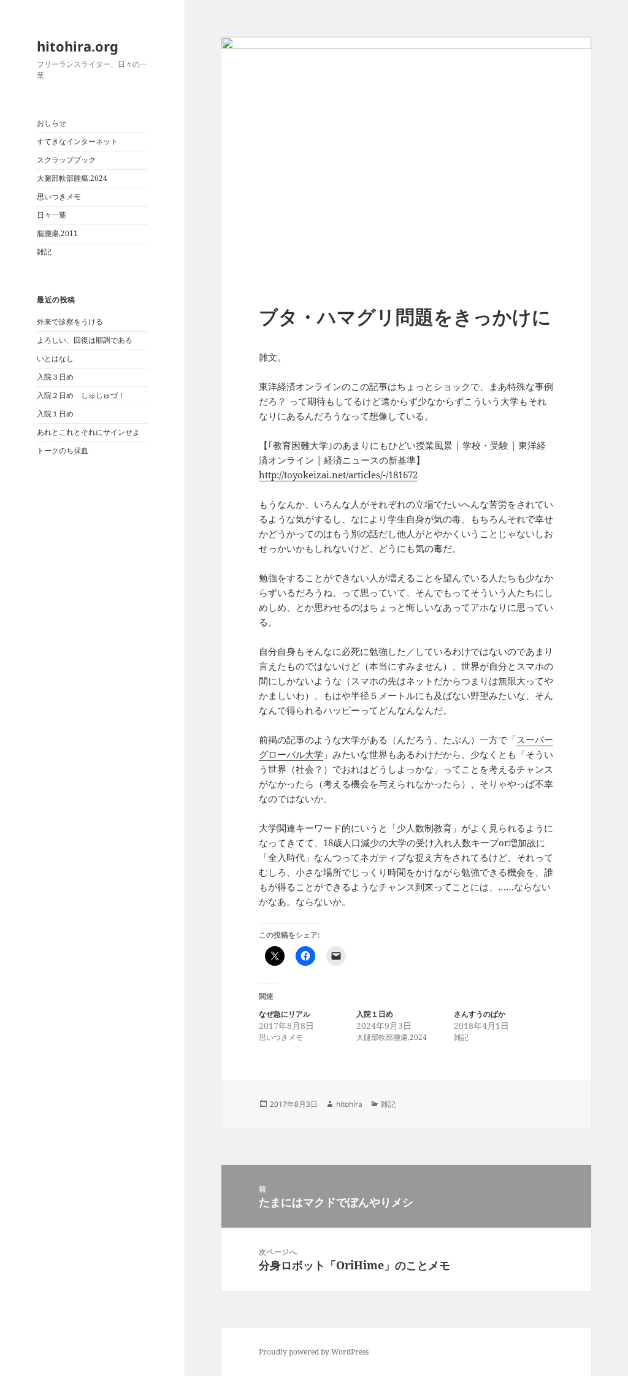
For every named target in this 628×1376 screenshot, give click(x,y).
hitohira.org (77, 46)
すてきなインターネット (77, 141)
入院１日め (55, 413)
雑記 (44, 252)
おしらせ (51, 123)
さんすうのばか (479, 1014)
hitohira (349, 1104)
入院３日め (55, 377)
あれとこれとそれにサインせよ (88, 432)
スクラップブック (66, 160)
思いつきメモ (59, 196)
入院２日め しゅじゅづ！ (81, 395)
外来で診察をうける (70, 321)
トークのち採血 (62, 450)
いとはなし (55, 358)
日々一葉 (51, 215)
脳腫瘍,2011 (57, 233)
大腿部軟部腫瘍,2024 (72, 178)
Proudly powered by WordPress (314, 1352)
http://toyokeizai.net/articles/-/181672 (338, 474)
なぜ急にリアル (284, 1014)
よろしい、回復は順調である (84, 340)
